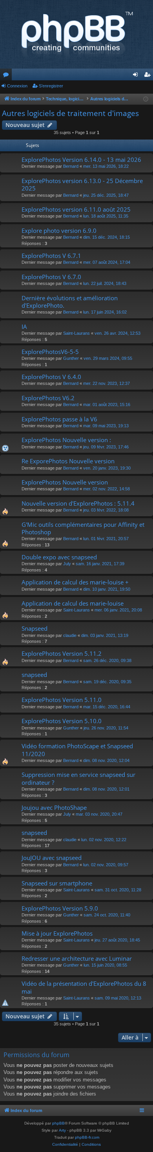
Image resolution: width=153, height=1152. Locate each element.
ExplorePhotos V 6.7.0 (51, 277)
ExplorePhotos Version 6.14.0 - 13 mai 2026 (81, 159)
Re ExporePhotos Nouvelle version (68, 461)
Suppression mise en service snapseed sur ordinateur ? (78, 778)
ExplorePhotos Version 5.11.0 (62, 700)
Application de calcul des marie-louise (73, 603)
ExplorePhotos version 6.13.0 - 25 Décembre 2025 (82, 184)
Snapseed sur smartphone (57, 883)
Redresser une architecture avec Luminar (77, 958)
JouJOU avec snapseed (52, 858)
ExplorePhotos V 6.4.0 (51, 377)
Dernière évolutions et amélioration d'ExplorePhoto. (70, 301)
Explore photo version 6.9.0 (59, 230)
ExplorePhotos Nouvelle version (65, 482)
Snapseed (34, 628)
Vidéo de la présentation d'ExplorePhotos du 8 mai (84, 987)
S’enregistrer (51, 85)
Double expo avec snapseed (59, 557)
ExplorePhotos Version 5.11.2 (62, 653)
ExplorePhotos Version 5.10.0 (62, 721)
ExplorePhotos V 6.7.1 (51, 255)
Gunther (71, 358)
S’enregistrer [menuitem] (148, 76)
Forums (7, 76)
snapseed (34, 675)
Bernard (70, 166)
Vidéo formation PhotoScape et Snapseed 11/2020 (77, 749)
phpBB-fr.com (87, 1137)
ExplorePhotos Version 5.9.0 (60, 908)
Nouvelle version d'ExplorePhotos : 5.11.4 (78, 503)
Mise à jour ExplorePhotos (57, 933)
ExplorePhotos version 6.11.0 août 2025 (76, 209)
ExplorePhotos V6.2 (48, 398)
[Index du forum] (76, 34)
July (67, 563)
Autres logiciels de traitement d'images (70, 113)
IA (24, 326)
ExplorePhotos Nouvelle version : (66, 440)
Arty (62, 1130)
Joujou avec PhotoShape (54, 807)
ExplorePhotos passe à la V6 (59, 419)
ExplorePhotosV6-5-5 (50, 352)
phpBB (58, 1123)
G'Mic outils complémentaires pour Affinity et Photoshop (83, 528)
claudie (69, 635)
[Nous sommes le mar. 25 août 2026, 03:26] (145, 99)
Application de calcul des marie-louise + (75, 582)
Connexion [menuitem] (137, 76)
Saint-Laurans (76, 333)
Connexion (17, 85)
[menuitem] (65, 1144)
